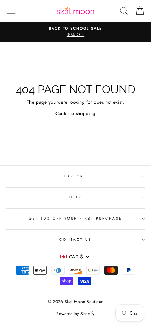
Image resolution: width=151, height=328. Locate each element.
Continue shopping (75, 113)
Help (75, 197)
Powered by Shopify (75, 313)
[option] (75, 32)
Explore (75, 176)
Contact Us (75, 239)
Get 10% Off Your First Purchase (76, 218)
